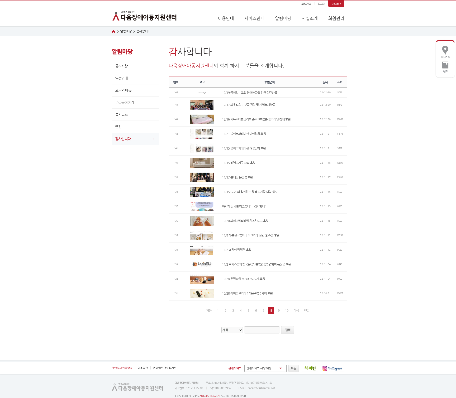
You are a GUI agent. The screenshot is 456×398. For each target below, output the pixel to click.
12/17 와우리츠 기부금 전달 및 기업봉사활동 (248, 105)
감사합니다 (123, 139)
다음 (296, 310)
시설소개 (310, 18)
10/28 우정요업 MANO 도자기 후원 (243, 279)
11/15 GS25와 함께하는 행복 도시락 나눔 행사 (249, 192)
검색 (287, 330)
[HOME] (113, 31)
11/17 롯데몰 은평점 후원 (237, 177)
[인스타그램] (332, 368)
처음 (208, 310)
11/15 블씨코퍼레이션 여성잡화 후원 (244, 148)
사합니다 (143, 31)
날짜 (325, 82)
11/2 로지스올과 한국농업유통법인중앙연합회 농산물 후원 (256, 264)
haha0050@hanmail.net (261, 388)
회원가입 (306, 3)
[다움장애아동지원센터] (144, 13)
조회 (339, 82)
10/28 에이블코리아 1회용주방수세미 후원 (247, 293)
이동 (293, 368)
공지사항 (121, 66)
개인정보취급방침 (122, 367)
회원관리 (336, 18)
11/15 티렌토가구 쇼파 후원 (238, 163)
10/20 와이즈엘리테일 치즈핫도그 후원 (245, 221)
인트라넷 (336, 3)
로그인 (321, 3)
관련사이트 (235, 368)
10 (286, 310)
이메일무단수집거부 (164, 367)
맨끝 (306, 310)
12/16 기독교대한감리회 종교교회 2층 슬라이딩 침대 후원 (256, 119)
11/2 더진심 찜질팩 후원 (236, 250)
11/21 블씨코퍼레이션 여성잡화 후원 (244, 134)
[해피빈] (310, 368)
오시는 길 (444, 51)
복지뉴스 (121, 114)
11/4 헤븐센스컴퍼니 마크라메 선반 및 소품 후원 (250, 235)
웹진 (442, 66)
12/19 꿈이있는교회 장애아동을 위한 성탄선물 (249, 92)
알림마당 (283, 18)
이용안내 (226, 18)
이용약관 (143, 367)
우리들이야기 (124, 102)
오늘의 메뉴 (123, 90)
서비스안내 (254, 18)
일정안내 (121, 78)
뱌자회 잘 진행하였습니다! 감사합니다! (245, 206)
